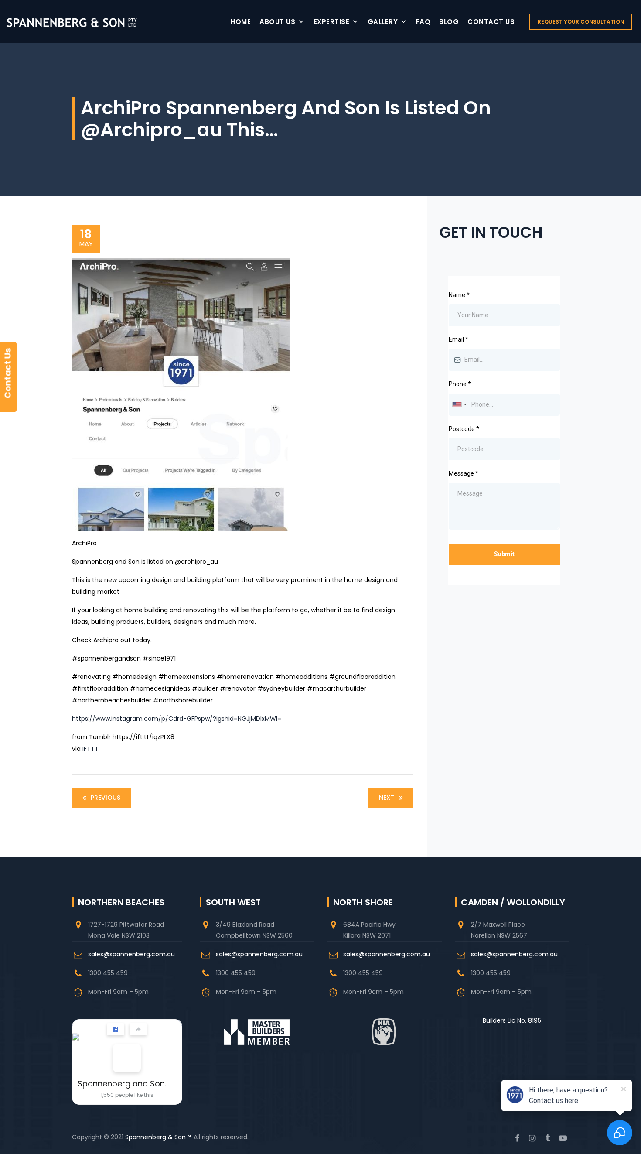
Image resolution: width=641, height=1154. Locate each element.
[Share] (138, 1029)
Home (240, 21)
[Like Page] (115, 1029)
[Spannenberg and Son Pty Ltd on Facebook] (127, 1058)
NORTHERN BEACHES (121, 902)
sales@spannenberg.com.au (131, 954)
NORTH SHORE (363, 902)
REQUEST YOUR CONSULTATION (581, 21)
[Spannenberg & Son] (72, 21)
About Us (277, 21)
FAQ (423, 21)
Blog (449, 21)
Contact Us (491, 21)
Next (386, 797)
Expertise (332, 21)
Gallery (383, 21)
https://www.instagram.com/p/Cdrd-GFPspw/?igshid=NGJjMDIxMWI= (176, 718)
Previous (105, 797)
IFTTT (90, 748)
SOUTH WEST (233, 902)
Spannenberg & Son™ (158, 1137)
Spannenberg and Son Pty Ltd (124, 1083)
